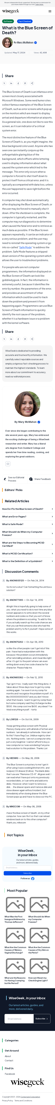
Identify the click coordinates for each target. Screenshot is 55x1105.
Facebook (10, 1073)
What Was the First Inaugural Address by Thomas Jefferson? (15, 919)
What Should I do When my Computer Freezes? (39, 919)
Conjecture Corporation (30, 1097)
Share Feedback (42, 479)
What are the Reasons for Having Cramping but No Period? (15, 980)
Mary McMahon (25, 42)
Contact (9, 1060)
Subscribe (27, 873)
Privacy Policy (7, 1101)
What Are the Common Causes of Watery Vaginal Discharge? (15, 950)
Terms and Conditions (23, 1101)
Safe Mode (25, 247)
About (8, 1056)
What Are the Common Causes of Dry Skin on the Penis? (39, 950)
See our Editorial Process (16, 479)
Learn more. (39, 4)
